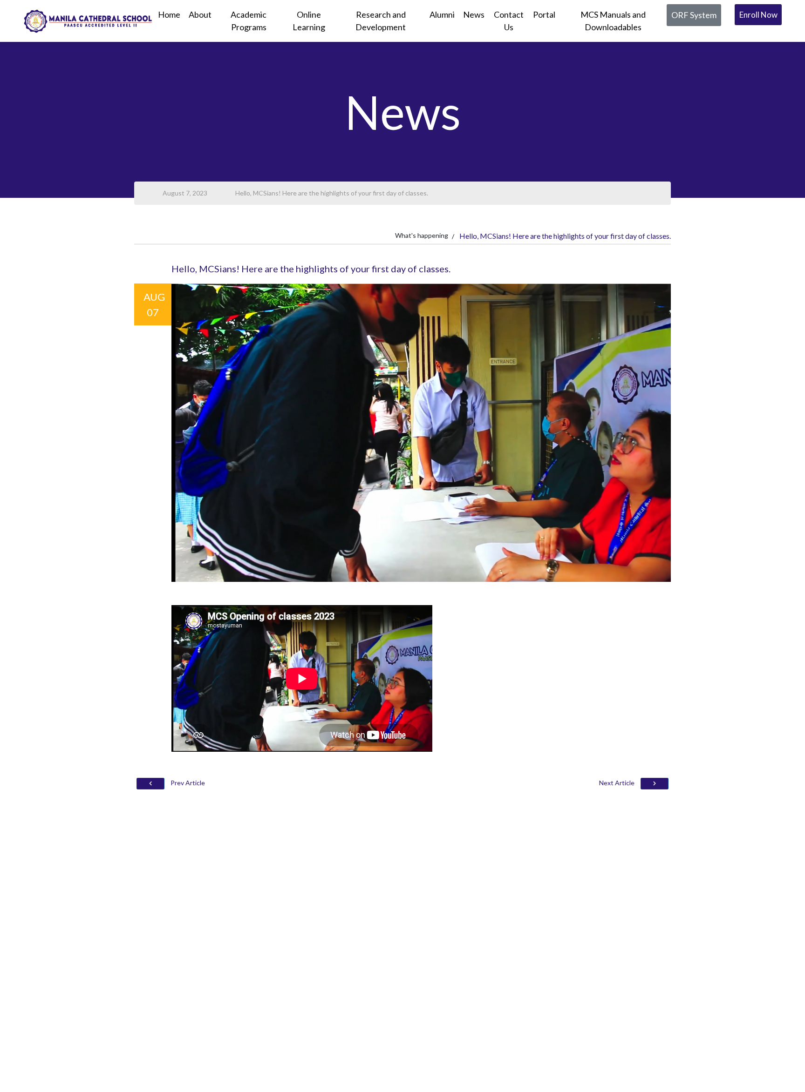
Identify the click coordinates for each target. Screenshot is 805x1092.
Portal (544, 14)
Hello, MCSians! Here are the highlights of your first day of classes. (331, 193)
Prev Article (187, 783)
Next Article (617, 783)
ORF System (693, 15)
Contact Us (509, 20)
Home (169, 14)
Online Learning (309, 20)
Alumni (442, 14)
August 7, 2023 (185, 193)
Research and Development (380, 20)
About (200, 14)
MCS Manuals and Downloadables (613, 20)
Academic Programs (248, 20)
